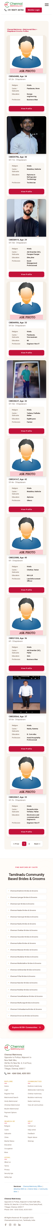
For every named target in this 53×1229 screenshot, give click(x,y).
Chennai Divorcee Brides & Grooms (24, 1016)
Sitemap (31, 1141)
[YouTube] (15, 1225)
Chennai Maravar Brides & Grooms (24, 950)
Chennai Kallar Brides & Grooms (23, 943)
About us (7, 1162)
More (6, 1152)
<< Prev (16, 844)
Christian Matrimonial (12, 1105)
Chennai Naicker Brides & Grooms (23, 983)
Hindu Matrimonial (10, 1101)
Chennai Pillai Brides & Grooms (22, 976)
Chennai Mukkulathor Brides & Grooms (25, 963)
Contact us (32, 1126)
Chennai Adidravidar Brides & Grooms (25, 970)
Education (8, 1145)
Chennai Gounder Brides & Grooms (24, 937)
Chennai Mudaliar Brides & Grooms (24, 957)
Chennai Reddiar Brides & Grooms (23, 990)
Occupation (8, 1149)
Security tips (8, 1173)
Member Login (34, 10)
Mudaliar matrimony (35, 1097)
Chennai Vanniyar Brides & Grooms (24, 917)
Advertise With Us (20, 1189)
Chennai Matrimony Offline (32, 1186)
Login (6, 1090)
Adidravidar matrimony (36, 1090)
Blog (6, 1116)
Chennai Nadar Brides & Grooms (23, 910)
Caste (6, 1130)
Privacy (7, 1170)
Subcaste (7, 1133)
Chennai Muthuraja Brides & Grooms (24, 1003)
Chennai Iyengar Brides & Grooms (23, 897)
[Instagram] (10, 1225)
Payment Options (10, 1112)
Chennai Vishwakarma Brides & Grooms (26, 1009)
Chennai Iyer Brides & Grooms (22, 904)
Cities (6, 1137)
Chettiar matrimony (35, 1094)
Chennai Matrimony (14, 29)
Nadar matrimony (34, 1101)
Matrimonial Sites (29, 29)
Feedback (31, 1133)
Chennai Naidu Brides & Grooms (23, 924)
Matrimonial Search (11, 1097)
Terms (6, 1166)
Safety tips (8, 1177)
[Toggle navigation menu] (47, 5)
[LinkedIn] (19, 1225)
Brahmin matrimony (35, 1086)
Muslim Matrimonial (11, 1109)
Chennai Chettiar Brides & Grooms (23, 930)
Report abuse (32, 1137)
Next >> (37, 844)
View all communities (35, 1105)
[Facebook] (5, 1225)
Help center (32, 1130)
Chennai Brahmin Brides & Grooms (24, 891)
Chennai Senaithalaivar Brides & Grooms (26, 996)
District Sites (32, 1189)
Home (6, 1086)
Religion (7, 1126)
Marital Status (9, 1141)
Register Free (9, 1094)
